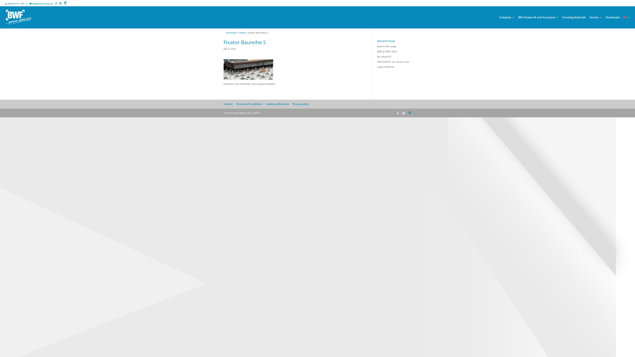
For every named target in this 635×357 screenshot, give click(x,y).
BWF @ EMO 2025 (387, 51)
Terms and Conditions (249, 104)
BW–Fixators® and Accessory (536, 17)
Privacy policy (301, 104)
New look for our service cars (393, 61)
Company (505, 17)
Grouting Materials (574, 17)
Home (242, 32)
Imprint (228, 104)
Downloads (613, 17)
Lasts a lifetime (385, 66)
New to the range (386, 46)
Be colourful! (384, 56)
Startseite (231, 32)
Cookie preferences (277, 104)
